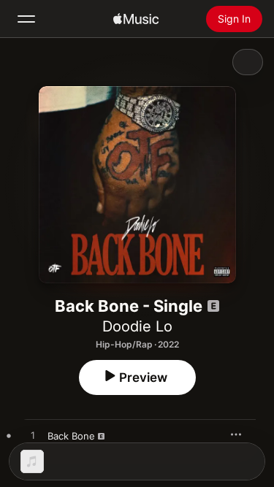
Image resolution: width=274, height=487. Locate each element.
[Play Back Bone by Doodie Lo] (32, 435)
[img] (136, 19)
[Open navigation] (26, 19)
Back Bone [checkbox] (71, 436)
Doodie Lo (137, 326)
